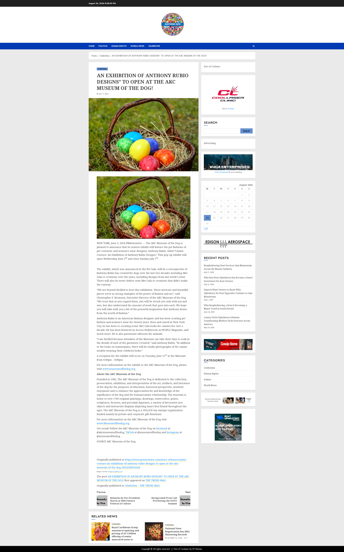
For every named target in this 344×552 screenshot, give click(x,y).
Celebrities (154, 46)
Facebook (161, 428)
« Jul (206, 228)
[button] (253, 46)
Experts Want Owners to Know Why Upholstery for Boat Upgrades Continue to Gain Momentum (228, 293)
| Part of (176, 549)
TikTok (130, 432)
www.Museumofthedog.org (113, 423)
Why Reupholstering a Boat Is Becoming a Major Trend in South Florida (225, 307)
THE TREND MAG (156, 480)
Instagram (173, 432)
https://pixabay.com (115, 471)
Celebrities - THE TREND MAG (142, 485)
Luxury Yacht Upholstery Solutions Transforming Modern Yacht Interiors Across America (227, 321)
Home (91, 46)
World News (137, 46)
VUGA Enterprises (222, 172)
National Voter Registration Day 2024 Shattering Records (177, 531)
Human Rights (119, 46)
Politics (102, 46)
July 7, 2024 (103, 94)
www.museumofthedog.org (119, 368)
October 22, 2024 (174, 538)
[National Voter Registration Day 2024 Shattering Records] (154, 531)
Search (210, 122)
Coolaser (230, 108)
